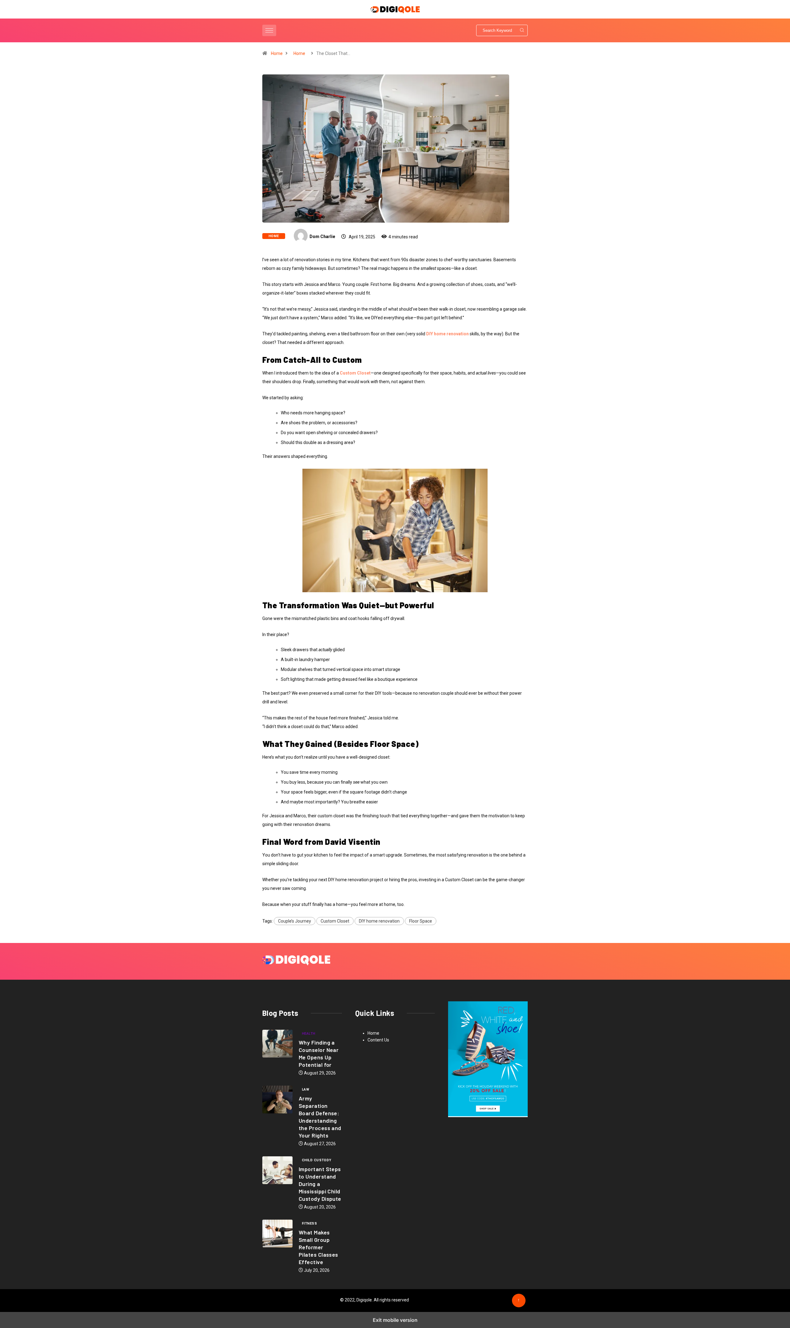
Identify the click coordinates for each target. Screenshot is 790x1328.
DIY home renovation (379, 921)
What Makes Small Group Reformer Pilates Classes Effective (318, 1247)
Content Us (378, 1039)
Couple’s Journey (294, 921)
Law (305, 1089)
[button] (270, 30)
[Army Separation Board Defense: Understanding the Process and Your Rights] (277, 1099)
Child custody (316, 1160)
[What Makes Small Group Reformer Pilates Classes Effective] (277, 1233)
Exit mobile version (395, 1320)
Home (277, 53)
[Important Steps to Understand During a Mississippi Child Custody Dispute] (277, 1170)
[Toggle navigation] (269, 30)
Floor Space (420, 921)
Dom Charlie (322, 236)
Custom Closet (335, 921)
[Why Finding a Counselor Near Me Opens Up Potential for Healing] (277, 1044)
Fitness (309, 1223)
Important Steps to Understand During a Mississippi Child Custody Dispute (320, 1184)
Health (308, 1034)
